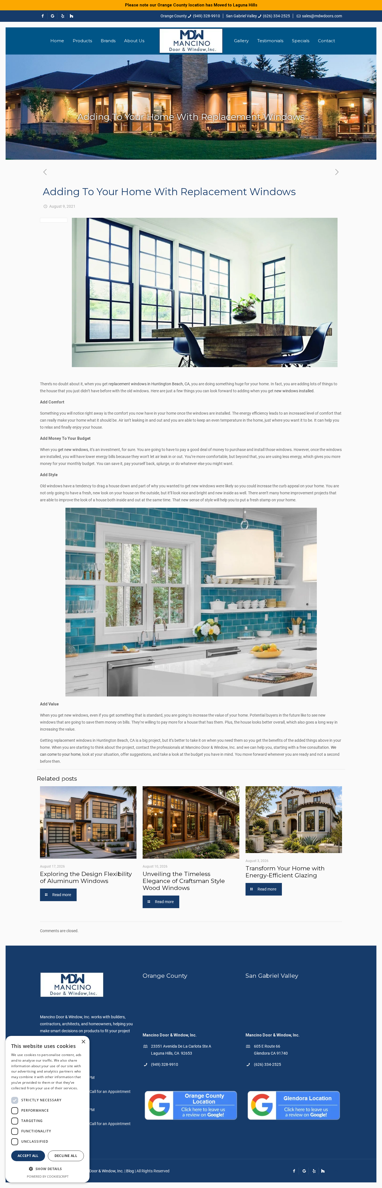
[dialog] (47, 1109)
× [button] (83, 1042)
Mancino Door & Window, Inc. (98, 1171)
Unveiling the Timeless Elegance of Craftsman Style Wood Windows (184, 880)
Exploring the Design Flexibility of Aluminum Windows (86, 877)
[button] (47, 1169)
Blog (130, 1171)
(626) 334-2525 (276, 16)
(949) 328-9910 (206, 16)
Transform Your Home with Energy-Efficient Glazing (285, 872)
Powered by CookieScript (48, 1176)
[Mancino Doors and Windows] (191, 40)
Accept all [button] (28, 1155)
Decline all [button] (66, 1155)
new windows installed (293, 391)
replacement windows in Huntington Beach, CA (149, 384)
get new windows (73, 449)
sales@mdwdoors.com (322, 16)
